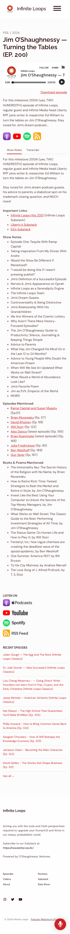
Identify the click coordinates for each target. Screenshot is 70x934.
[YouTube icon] (20, 899)
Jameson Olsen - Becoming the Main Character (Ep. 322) (33, 752)
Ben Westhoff (20, 450)
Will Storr (17, 427)
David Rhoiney (21, 422)
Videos (7, 879)
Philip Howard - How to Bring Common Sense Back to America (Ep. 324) (34, 726)
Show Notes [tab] (14, 150)
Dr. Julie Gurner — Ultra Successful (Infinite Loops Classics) (34, 669)
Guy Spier (18, 455)
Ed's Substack (21, 229)
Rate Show (44, 884)
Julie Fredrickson (23, 445)
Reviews (42, 873)
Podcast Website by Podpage (47, 919)
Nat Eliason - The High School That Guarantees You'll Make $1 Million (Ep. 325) (32, 713)
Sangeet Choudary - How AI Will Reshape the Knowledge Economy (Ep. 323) (31, 739)
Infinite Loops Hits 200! (27, 215)
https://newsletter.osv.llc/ (18, 848)
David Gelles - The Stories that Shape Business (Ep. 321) (32, 765)
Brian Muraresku (22, 417)
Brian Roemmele (22, 436)
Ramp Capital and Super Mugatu (34, 408)
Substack (43, 879)
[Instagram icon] (5, 899)
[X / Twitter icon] (13, 899)
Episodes (8, 873)
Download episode (54, 92)
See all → (9, 776)
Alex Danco (19, 431)
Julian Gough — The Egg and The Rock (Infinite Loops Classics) (32, 656)
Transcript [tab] (32, 150)
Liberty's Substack (24, 225)
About (6, 884)
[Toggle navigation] (57, 9)
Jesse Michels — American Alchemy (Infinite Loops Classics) (34, 700)
